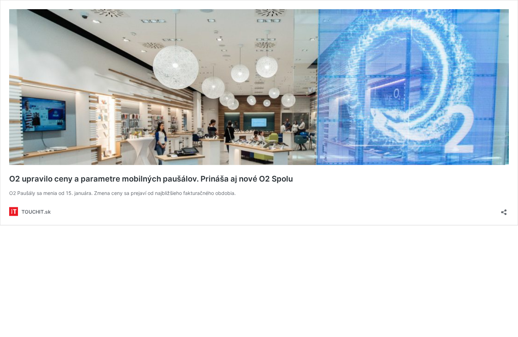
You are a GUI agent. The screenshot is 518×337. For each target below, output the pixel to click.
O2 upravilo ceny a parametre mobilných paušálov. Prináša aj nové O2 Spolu (151, 178)
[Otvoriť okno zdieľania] (504, 209)
